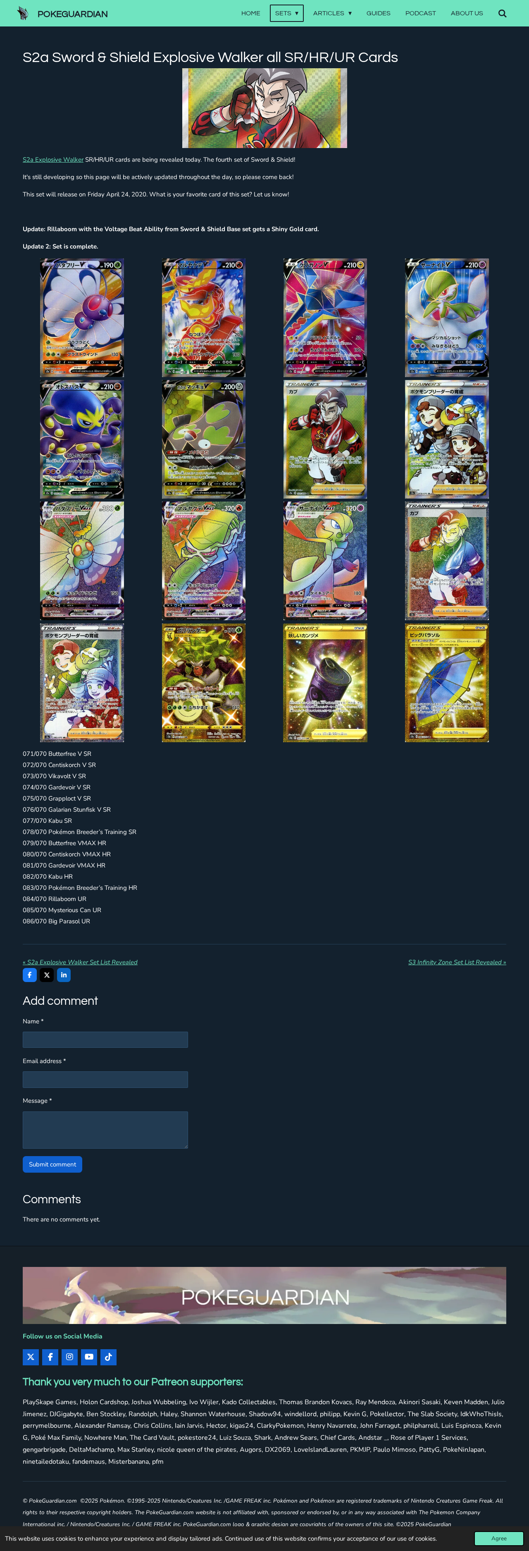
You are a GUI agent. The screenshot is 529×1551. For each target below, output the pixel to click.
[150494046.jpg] (447, 439)
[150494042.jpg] (82, 439)
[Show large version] (264, 108)
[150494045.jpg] (325, 439)
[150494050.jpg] (325, 561)
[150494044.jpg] (203, 439)
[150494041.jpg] (447, 317)
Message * (37, 1101)
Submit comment (52, 1164)
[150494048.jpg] (82, 561)
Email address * (44, 1061)
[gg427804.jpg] (325, 682)
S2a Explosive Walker (53, 159)
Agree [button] (499, 1538)
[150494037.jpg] (82, 317)
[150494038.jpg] (203, 317)
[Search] (502, 13)
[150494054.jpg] (203, 682)
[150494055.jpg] (447, 682)
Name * (33, 1021)
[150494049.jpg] (203, 561)
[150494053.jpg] (82, 682)
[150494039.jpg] (325, 317)
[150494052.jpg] (447, 561)
